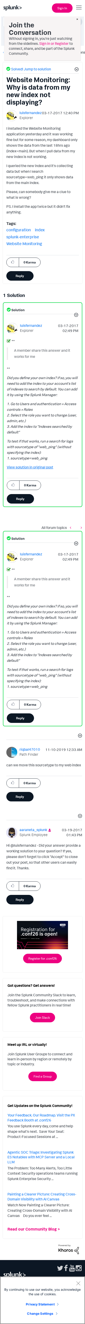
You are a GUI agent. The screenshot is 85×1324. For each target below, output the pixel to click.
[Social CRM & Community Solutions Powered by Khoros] (68, 1249)
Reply (20, 276)
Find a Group (43, 1076)
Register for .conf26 (42, 958)
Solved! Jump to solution (31, 69)
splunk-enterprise (22, 236)
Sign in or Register (54, 43)
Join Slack (42, 1017)
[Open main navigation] (79, 7)
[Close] (78, 1283)
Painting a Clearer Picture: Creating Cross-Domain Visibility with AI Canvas (41, 1196)
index (40, 229)
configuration (18, 229)
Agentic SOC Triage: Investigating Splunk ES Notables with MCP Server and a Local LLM (41, 1157)
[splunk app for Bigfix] (80, 527)
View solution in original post (30, 467)
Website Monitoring (24, 243)
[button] (76, 70)
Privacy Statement (40, 1304)
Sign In (62, 8)
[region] (42, 1300)
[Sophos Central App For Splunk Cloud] (72, 527)
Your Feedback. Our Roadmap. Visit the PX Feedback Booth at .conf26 (41, 1117)
